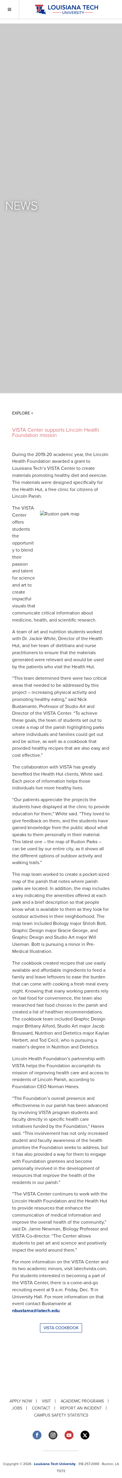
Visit (46, 1401)
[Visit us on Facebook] (37, 1435)
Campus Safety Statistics (61, 1415)
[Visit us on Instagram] (53, 1435)
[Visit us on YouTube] (69, 1435)
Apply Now (20, 1401)
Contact (41, 1408)
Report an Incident (81, 1408)
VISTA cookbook (61, 1327)
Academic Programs (82, 1401)
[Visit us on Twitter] (85, 1435)
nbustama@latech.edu (36, 1311)
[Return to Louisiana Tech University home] (66, 9)
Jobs (17, 1408)
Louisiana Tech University (55, 1464)
